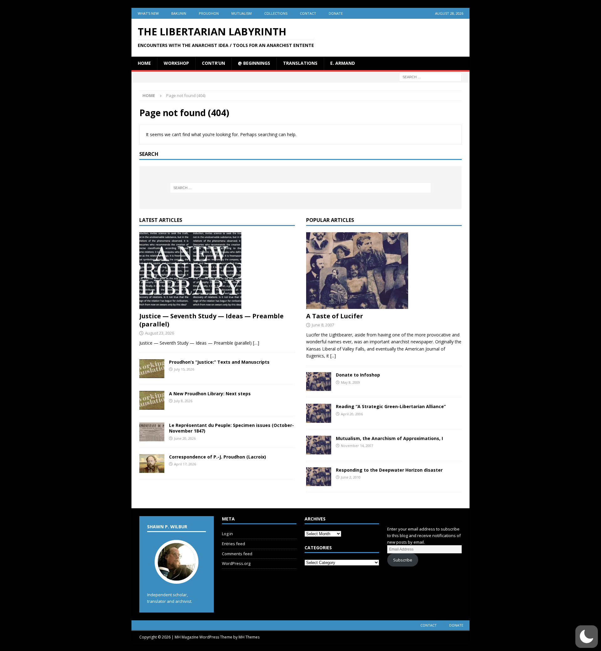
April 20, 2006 (352, 414)
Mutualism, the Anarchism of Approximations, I (389, 438)
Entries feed (233, 543)
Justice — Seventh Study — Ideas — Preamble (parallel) (211, 320)
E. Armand (342, 63)
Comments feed (237, 553)
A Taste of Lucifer (334, 316)
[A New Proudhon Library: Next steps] (151, 400)
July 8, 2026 (183, 400)
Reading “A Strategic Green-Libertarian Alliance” (391, 406)
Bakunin (178, 13)
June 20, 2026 (185, 438)
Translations (300, 63)
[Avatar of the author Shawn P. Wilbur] (176, 577)
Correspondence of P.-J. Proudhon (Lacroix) (217, 457)
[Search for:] (430, 76)
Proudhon (209, 13)
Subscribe (402, 560)
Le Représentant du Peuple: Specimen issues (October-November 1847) (231, 428)
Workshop (176, 63)
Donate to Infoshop (358, 375)
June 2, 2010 (351, 477)
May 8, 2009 (350, 382)
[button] (586, 636)
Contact (308, 13)
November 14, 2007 (357, 445)
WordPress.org (236, 563)
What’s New (148, 13)
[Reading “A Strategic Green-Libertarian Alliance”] (318, 413)
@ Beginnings (254, 63)
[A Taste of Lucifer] (384, 270)
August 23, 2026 (159, 333)
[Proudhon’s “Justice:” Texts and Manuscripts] (151, 368)
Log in (227, 533)
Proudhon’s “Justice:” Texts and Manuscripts (219, 362)
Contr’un (213, 63)
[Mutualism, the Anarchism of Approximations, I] (318, 445)
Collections (275, 13)
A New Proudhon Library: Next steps (210, 394)
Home (144, 63)
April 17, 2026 (185, 464)
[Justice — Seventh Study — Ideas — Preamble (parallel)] (217, 270)
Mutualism (241, 13)
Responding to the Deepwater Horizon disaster (389, 470)
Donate (336, 13)
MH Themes (249, 637)
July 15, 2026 (184, 369)
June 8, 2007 (323, 325)
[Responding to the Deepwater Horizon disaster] (318, 476)
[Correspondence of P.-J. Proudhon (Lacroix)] (151, 463)
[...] (333, 356)
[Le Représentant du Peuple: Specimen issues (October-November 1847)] (151, 432)
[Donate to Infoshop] (318, 381)
